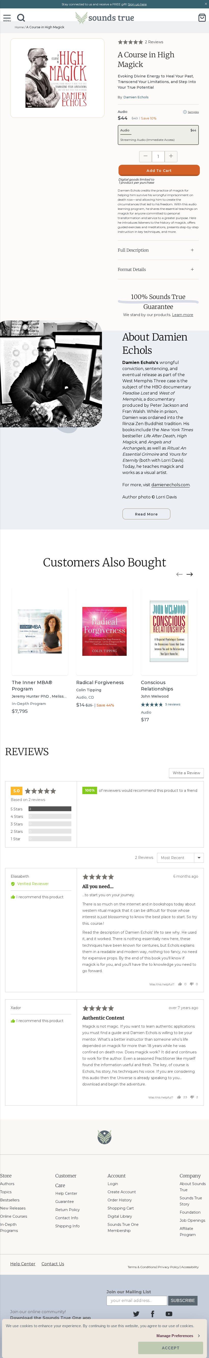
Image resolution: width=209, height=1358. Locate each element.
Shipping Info (67, 1226)
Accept (170, 1348)
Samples (193, 112)
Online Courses (13, 1216)
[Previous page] (179, 575)
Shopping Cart (121, 1208)
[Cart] (202, 18)
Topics (5, 1192)
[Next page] (190, 575)
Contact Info (66, 1218)
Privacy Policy (168, 1267)
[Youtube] (169, 1314)
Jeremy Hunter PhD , (32, 696)
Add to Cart (159, 170)
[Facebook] (152, 1314)
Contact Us (53, 1263)
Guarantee (64, 1201)
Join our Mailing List (129, 1291)
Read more (146, 514)
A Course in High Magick (45, 27)
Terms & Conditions (142, 1267)
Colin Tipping (88, 690)
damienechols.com (170, 484)
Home (19, 27)
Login (113, 1184)
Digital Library (120, 1216)
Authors (7, 1184)
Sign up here (137, 4)
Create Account (122, 1192)
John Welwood (154, 696)
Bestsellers (9, 1200)
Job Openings (192, 1220)
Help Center (66, 1193)
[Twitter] (136, 1314)
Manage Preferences (174, 1336)
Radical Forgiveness (100, 682)
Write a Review (186, 773)
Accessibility (190, 1267)
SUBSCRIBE (183, 1300)
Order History (120, 1200)
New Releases (12, 1208)
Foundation (190, 1212)
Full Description (133, 250)
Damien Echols (136, 97)
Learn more (182, 315)
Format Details (132, 269)
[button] (7, 17)
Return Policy (67, 1209)
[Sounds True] (104, 17)
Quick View (40, 666)
